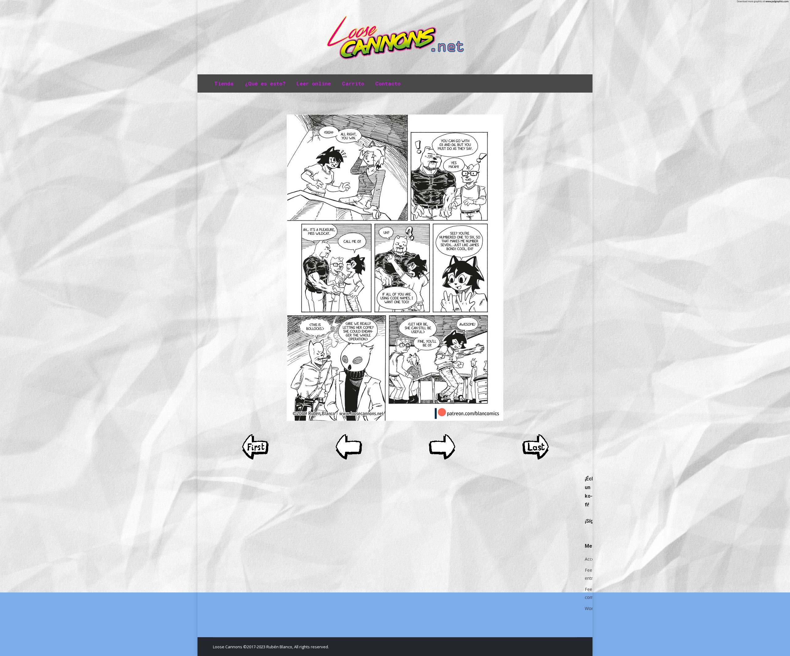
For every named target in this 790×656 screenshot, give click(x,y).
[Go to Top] (780, 646)
